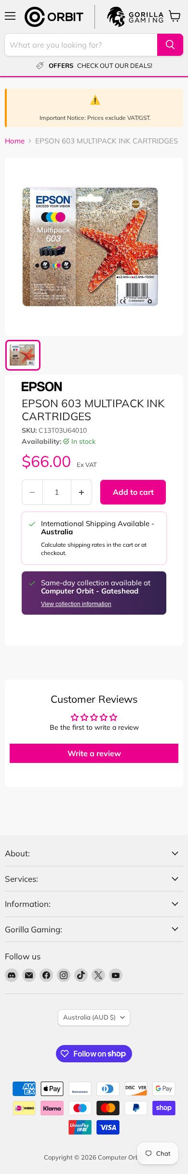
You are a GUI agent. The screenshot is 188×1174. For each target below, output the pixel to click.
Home (15, 141)
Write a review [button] (94, 753)
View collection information (76, 604)
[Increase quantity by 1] (81, 491)
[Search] (170, 45)
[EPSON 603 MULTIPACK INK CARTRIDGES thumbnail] (22, 355)
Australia (89, 1017)
